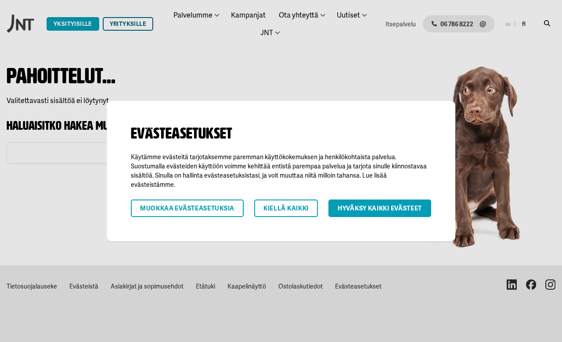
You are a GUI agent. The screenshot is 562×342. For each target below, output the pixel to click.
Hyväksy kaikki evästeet (380, 208)
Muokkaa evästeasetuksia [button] (187, 208)
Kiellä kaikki (286, 208)
